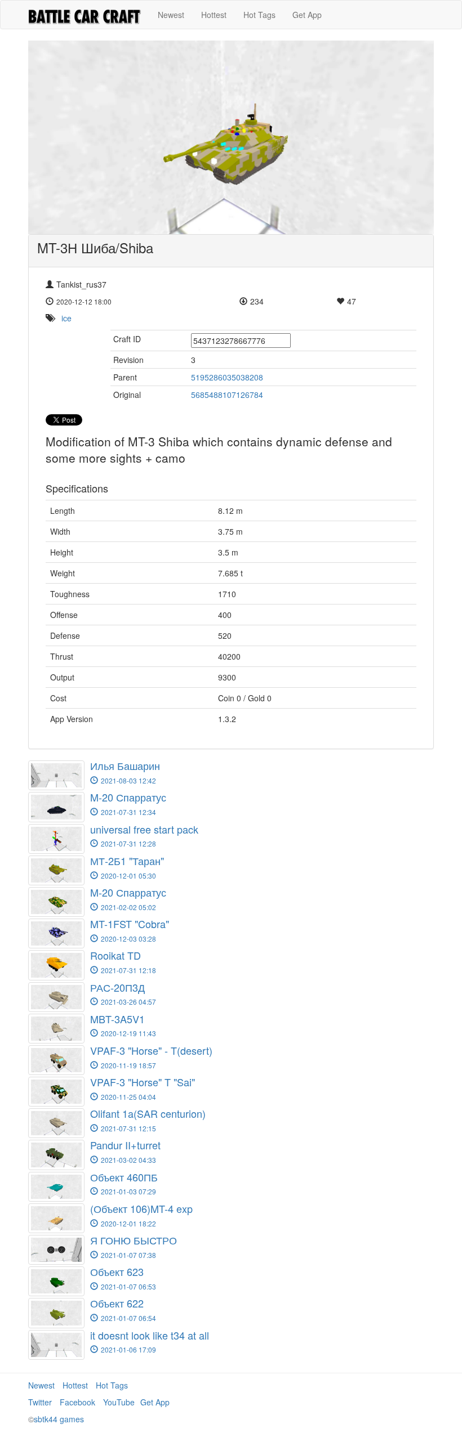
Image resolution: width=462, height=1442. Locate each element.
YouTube (119, 1402)
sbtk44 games (59, 1419)
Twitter (40, 1402)
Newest (171, 14)
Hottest (213, 14)
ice (66, 318)
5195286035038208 (227, 377)
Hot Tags (259, 14)
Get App (307, 14)
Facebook (77, 1402)
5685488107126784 (227, 394)
